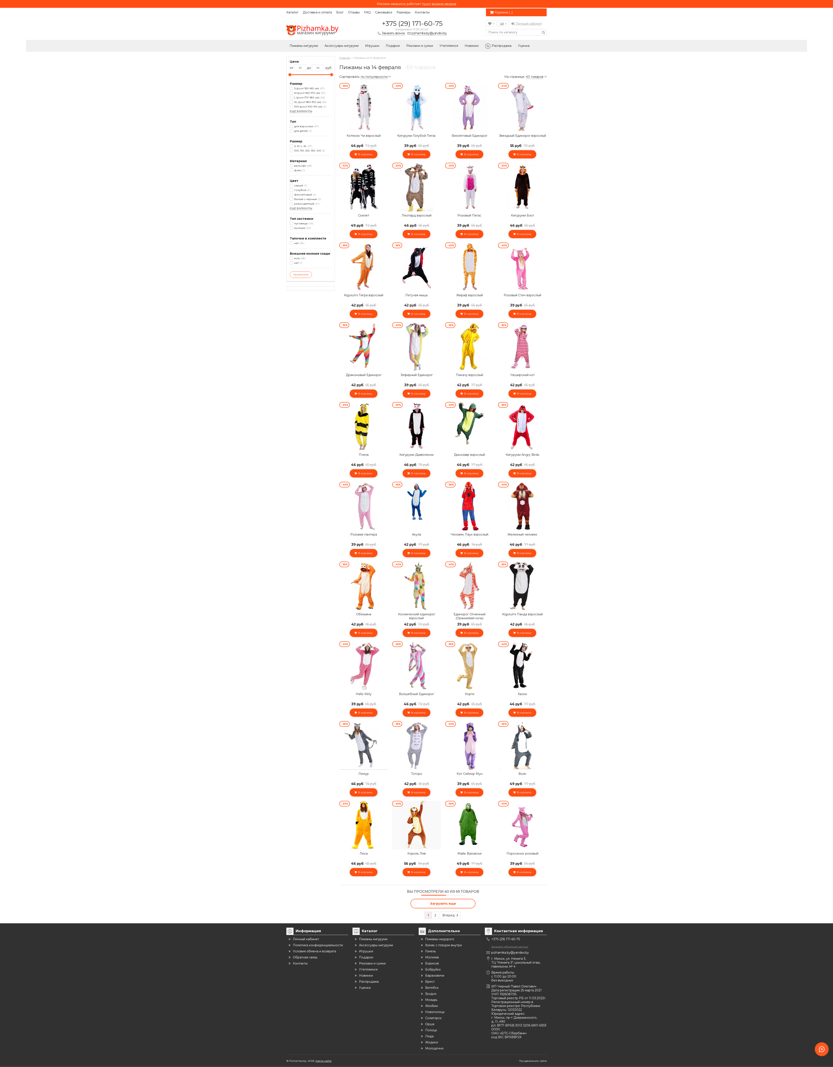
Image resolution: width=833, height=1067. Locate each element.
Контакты (422, 12)
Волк (522, 774)
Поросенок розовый (522, 853)
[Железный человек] (522, 506)
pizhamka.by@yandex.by (510, 953)
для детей (302, 130)
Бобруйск (433, 969)
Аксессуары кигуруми (342, 46)
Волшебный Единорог (416, 694)
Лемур (363, 774)
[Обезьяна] (363, 586)
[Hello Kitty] (363, 665)
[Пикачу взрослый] (469, 346)
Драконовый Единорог (364, 375)
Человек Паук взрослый (469, 534)
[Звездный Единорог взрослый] (522, 107)
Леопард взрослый (416, 215)
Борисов (432, 963)
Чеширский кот (522, 375)
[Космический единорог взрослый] (416, 586)
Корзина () (504, 12)
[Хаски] (522, 665)
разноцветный (306, 203)
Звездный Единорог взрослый (522, 136)
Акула (416, 534)
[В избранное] (384, 86)
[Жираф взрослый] (469, 267)
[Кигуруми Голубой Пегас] (416, 107)
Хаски (522, 694)
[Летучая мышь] (416, 267)
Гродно (430, 994)
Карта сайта (323, 1060)
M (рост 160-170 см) (309, 92)
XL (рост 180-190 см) (310, 102)
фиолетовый (304, 194)
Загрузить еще (443, 904)
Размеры (403, 12)
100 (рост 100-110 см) (309, 106)
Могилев (432, 957)
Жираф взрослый (469, 295)
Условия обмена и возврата (314, 951)
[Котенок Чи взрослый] (363, 107)
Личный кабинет (529, 24)
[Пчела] (363, 426)
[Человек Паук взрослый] (469, 506)
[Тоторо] (416, 745)
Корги (469, 694)
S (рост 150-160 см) (309, 88)
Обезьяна (363, 614)
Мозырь (431, 1000)
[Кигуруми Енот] (522, 187)
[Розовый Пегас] (469, 187)
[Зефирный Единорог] (416, 346)
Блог (340, 12)
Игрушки (372, 46)
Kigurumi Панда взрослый (522, 614)
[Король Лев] (416, 825)
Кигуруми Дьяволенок (416, 455)
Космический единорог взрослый (416, 616)
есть (299, 258)
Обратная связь (305, 957)
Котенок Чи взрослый (364, 136)
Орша (429, 1024)
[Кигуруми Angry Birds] (522, 426)
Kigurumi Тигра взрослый (363, 295)
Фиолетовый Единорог (469, 136)
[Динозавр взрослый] (469, 426)
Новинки (472, 46)
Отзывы (354, 12)
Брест (430, 982)
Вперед (449, 915)
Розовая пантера (363, 534)
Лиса (364, 853)
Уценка (524, 46)
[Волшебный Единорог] (416, 665)
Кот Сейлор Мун (469, 774)
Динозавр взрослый (469, 455)
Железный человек (522, 534)
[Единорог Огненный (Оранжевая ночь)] (469, 586)
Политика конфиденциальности (318, 945)
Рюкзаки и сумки (419, 46)
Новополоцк (435, 1012)
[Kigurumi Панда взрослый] (522, 586)
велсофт (302, 165)
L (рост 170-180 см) (309, 97)
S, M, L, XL (303, 146)
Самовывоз (383, 12)
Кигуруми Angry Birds (522, 455)
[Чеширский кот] (522, 346)
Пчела (364, 455)
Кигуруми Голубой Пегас (416, 136)
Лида (429, 1036)
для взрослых (306, 126)
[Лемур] (363, 745)
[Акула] (416, 506)
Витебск (432, 988)
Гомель (430, 951)
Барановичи (434, 975)
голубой (302, 190)
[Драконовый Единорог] (363, 346)
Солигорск (433, 1018)
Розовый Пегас (469, 215)
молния (302, 228)
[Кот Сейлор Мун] (469, 745)
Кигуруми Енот (522, 215)
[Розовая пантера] (363, 506)
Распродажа (502, 46)
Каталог (292, 12)
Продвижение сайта (533, 1060)
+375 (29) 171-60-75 (412, 24)
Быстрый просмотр (363, 125)
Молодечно (434, 1048)
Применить (300, 274)
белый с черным (307, 199)
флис (299, 170)
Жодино (431, 1042)
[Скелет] (363, 187)
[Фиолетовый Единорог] (469, 107)
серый (300, 185)
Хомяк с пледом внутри (443, 945)
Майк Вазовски (469, 853)
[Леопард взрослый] (416, 187)
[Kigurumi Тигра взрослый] (363, 267)
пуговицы (303, 223)
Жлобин (431, 1006)
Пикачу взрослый (469, 375)
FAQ (367, 12)
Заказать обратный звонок (509, 946)
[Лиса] (363, 825)
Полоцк (431, 1030)
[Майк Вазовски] (469, 825)
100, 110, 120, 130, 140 (309, 150)
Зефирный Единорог (416, 375)
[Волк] (522, 745)
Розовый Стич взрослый (522, 295)
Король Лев (416, 853)
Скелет (363, 215)
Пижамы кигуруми (304, 46)
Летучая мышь (416, 295)
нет (298, 243)
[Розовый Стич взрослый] (522, 267)
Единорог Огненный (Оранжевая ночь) (469, 616)
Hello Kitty (364, 694)
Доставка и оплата (317, 12)
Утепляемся (448, 46)
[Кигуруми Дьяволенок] (416, 426)
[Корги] (469, 665)
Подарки (393, 46)
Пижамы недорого (439, 939)
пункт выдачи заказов (439, 4)
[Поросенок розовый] (522, 825)
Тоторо (416, 774)
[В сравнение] (384, 96)
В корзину (365, 154)
